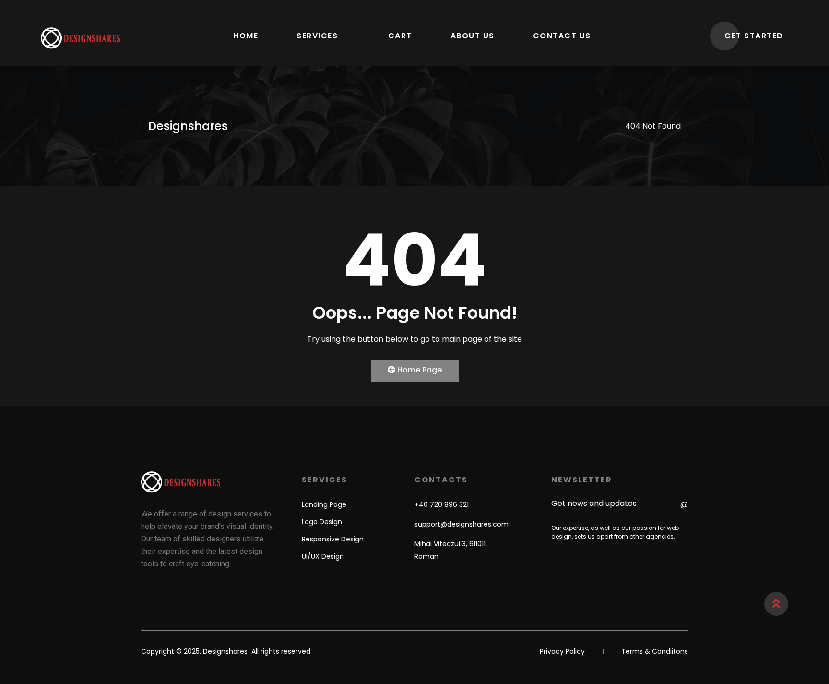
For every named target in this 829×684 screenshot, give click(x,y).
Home (245, 35)
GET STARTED (753, 35)
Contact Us (562, 35)
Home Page (418, 369)
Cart (400, 35)
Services (317, 35)
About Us (472, 35)
